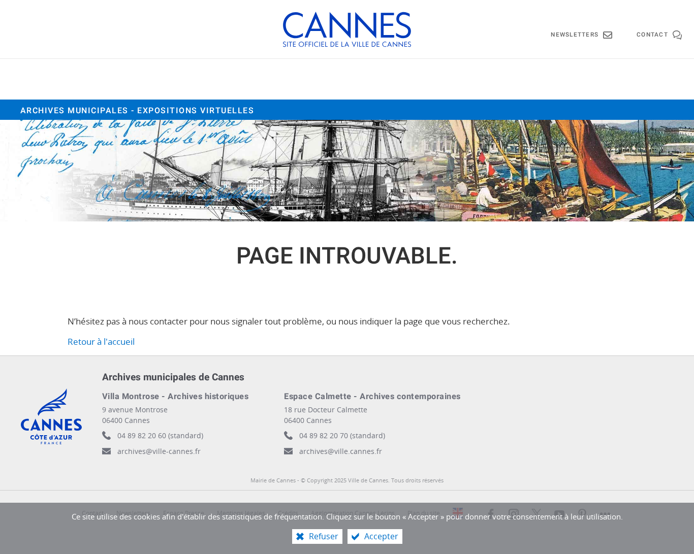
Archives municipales (137, 111)
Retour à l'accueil (101, 341)
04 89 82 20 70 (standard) (342, 435)
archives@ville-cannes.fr (159, 451)
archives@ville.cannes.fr (340, 451)
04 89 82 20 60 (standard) (160, 435)
